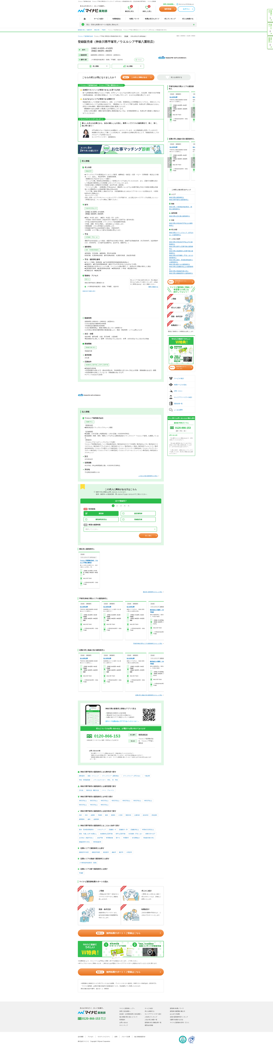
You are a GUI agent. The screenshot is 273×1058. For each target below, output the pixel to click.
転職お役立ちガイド (152, 19)
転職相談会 (117, 19)
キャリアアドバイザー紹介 (153, 1014)
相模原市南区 (96, 852)
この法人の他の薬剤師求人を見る (148, 476)
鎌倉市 (114, 852)
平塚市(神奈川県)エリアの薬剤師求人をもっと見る (147, 643)
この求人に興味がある (135, 77)
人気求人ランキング (151, 1017)
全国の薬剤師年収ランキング (179, 1017)
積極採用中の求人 (84, 842)
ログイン (186, 9)
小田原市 (129, 852)
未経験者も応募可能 (91, 365)
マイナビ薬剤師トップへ (127, 1008)
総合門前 (100, 838)
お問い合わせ (123, 1022)
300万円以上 (83, 800)
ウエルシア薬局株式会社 (85, 36)
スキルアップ (101, 829)
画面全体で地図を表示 (89, 291)
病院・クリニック (93, 776)
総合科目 (145, 815)
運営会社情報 (149, 1025)
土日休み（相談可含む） (86, 838)
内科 (80, 815)
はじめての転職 (175, 1014)
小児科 (120, 815)
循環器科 (82, 819)
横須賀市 (106, 852)
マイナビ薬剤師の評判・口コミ (179, 1022)
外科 (86, 815)
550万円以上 (137, 800)
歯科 (89, 819)
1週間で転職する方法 (176, 1019)
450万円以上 (115, 800)
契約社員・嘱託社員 (92, 790)
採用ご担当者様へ (168, 4)
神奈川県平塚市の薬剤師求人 (179, 199)
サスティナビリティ (104, 1036)
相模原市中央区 (84, 852)
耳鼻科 (100, 815)
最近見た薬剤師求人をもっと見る (152, 592)
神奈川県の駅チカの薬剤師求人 (179, 264)
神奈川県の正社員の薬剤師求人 (179, 216)
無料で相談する (153, 287)
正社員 (81, 790)
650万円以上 (83, 805)
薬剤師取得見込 (101, 519)
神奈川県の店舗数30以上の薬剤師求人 (181, 268)
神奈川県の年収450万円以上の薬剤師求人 (181, 224)
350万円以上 (94, 800)
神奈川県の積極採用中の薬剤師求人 (181, 273)
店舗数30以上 (89, 422)
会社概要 (80, 1036)
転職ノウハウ (134, 19)
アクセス (139, 59)
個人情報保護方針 (139, 1036)
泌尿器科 (96, 819)
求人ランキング (170, 19)
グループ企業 (126, 1036)
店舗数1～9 (112, 829)
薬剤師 (101, 513)
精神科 (113, 815)
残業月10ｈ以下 (150, 834)
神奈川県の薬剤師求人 (176, 197)
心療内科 (137, 815)
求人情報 (96, 66)
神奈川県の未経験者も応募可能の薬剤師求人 (181, 252)
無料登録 (167, 9)
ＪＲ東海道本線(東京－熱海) (88, 862)
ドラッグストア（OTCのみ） (132, 776)
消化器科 (154, 815)
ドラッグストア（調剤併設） (111, 776)
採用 (116, 1036)
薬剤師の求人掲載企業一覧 (153, 1022)
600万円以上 (148, 800)
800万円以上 (105, 805)
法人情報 (130, 66)
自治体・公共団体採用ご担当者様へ (130, 1014)
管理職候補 (109, 838)
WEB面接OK (97, 842)
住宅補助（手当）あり (92, 237)
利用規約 (122, 1019)
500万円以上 (126, 800)
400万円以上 (105, 800)
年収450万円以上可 (91, 208)
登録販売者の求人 (91, 347)
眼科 (106, 815)
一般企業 (147, 776)
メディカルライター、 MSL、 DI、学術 (105, 780)
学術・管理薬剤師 (84, 780)
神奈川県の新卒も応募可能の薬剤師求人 (181, 248)
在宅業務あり (136, 838)
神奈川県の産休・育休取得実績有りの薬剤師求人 (181, 261)
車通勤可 (126, 838)
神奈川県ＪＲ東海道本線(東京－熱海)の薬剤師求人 (180, 208)
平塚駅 (81, 873)
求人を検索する (187, 19)
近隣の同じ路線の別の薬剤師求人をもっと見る (148, 695)
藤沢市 (121, 852)
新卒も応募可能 (103, 365)
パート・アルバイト (108, 790)
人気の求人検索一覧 (151, 1019)
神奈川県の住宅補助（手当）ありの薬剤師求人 (181, 256)
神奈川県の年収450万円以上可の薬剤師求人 (181, 243)
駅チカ (87, 279)
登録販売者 (138, 519)
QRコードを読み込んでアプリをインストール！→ (122, 721)
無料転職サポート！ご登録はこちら (118, 933)
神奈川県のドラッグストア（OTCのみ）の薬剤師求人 (181, 234)
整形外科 (128, 815)
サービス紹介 (99, 19)
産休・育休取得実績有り (93, 250)
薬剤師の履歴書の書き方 (177, 1011)
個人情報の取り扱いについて (128, 1017)
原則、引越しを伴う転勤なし (88, 834)
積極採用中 (89, 171)
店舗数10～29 (123, 829)
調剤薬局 (82, 776)
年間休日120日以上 (148, 829)
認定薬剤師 (138, 513)
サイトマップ (123, 1025)
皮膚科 (93, 815)
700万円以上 (94, 805)
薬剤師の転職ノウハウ (177, 1008)
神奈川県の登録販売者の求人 (179, 271)
